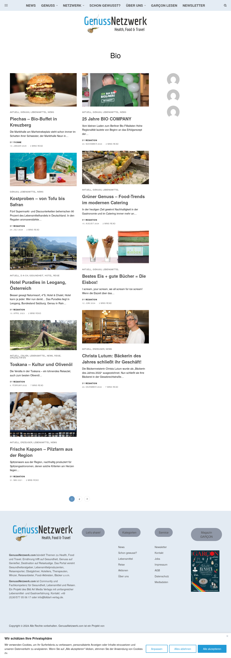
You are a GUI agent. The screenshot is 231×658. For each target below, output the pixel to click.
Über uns (123, 576)
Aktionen (123, 570)
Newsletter (161, 547)
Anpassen (156, 649)
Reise (56, 275)
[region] (115, 645)
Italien (25, 355)
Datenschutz (162, 576)
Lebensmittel (39, 112)
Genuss (25, 112)
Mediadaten (161, 582)
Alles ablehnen (182, 649)
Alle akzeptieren (212, 649)
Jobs (157, 558)
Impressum (161, 564)
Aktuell (14, 112)
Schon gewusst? (127, 553)
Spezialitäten (18, 357)
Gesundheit (36, 275)
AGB (157, 570)
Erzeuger (98, 348)
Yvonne (17, 142)
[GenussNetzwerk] (115, 24)
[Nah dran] (227, 636)
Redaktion (91, 140)
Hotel (48, 275)
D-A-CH (24, 275)
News (51, 112)
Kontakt (159, 553)
